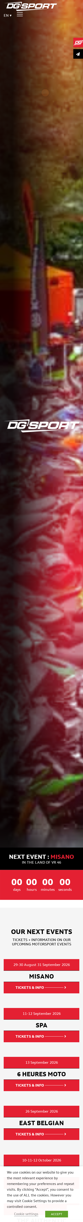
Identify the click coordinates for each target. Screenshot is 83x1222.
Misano (62, 856)
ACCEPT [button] (56, 1214)
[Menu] (20, 14)
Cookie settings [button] (26, 1214)
